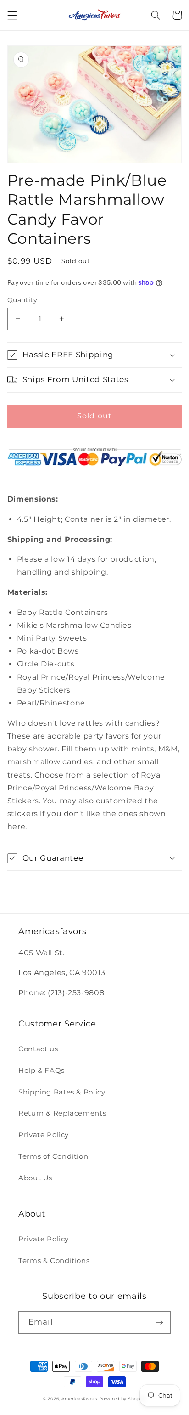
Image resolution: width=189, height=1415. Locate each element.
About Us (35, 1178)
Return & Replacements (62, 1113)
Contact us (38, 1049)
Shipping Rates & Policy (62, 1092)
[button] (11, 15)
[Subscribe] (159, 1322)
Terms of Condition (53, 1156)
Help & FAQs (41, 1070)
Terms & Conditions (53, 1261)
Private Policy (43, 1135)
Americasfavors (79, 1399)
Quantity (22, 300)
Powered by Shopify (122, 1399)
